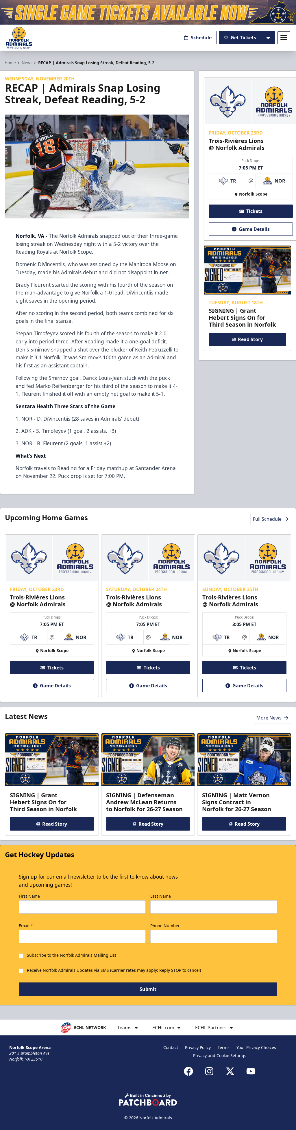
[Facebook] (188, 1071)
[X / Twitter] (230, 1071)
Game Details (254, 229)
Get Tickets (243, 37)
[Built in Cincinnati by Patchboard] (148, 1099)
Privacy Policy (198, 1047)
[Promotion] (148, 12)
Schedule (201, 37)
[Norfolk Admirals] (19, 38)
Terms (224, 1047)
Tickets (254, 211)
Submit (148, 989)
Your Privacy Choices (256, 1047)
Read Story (250, 339)
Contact (170, 1047)
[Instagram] (209, 1071)
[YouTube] (251, 1071)
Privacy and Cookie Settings (219, 1055)
